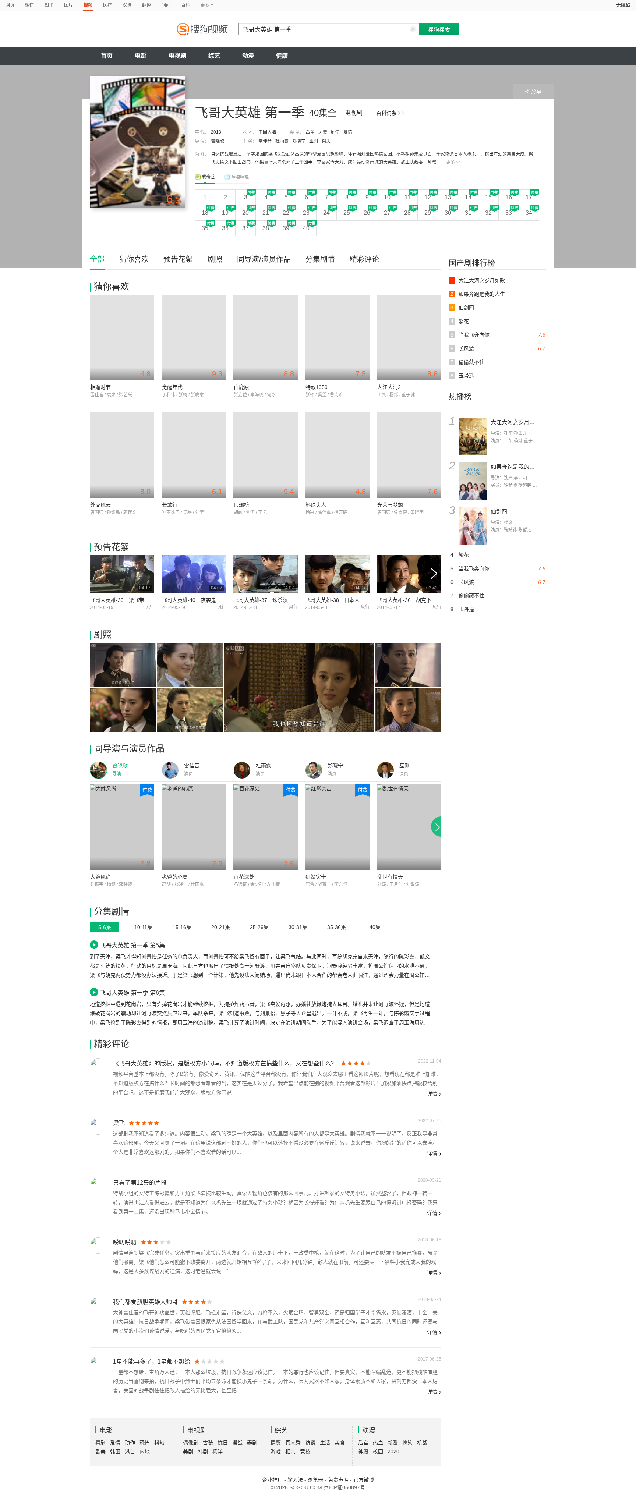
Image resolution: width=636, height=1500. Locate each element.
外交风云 (100, 505)
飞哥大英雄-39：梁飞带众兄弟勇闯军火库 (138, 600)
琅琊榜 (241, 505)
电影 (140, 56)
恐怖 (144, 1443)
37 (245, 228)
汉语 (127, 5)
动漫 (248, 56)
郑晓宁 (298, 141)
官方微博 (363, 1480)
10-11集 (143, 927)
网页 (10, 5)
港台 (130, 1451)
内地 (144, 1451)
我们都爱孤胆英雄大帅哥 (145, 1302)
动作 (130, 1443)
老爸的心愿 (175, 877)
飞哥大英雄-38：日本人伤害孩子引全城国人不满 (360, 600)
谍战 (237, 1443)
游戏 (276, 1451)
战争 (310, 132)
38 (265, 228)
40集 (375, 927)
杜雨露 (282, 141)
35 (205, 228)
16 (508, 197)
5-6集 (104, 927)
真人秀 (293, 1443)
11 (407, 197)
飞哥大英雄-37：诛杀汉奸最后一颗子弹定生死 (286, 600)
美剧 (188, 1451)
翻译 (146, 5)
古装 (208, 1443)
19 (225, 213)
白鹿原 (241, 387)
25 (346, 213)
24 (326, 213)
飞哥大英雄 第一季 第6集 (132, 992)
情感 (276, 1443)
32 (488, 213)
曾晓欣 (217, 141)
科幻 (159, 1443)
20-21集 (220, 927)
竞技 (305, 1451)
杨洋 (217, 1451)
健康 (282, 56)
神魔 (363, 1451)
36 (225, 228)
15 (488, 197)
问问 (166, 5)
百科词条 (386, 113)
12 (427, 197)
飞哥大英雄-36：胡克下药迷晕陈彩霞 (419, 600)
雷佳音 (265, 141)
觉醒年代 (172, 387)
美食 (340, 1443)
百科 (185, 5)
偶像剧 (190, 1443)
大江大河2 (389, 387)
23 (306, 213)
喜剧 (100, 1443)
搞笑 (407, 1443)
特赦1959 (316, 387)
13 (448, 197)
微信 (29, 5)
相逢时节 (100, 387)
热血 (378, 1443)
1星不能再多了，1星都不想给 (151, 1361)
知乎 (49, 5)
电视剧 (177, 56)
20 (245, 213)
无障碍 (623, 5)
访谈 (310, 1443)
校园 (378, 1451)
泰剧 (252, 1443)
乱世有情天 (390, 877)
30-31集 (298, 927)
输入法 (295, 1480)
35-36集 (336, 927)
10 (387, 197)
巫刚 (313, 141)
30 (448, 213)
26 (367, 213)
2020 (393, 1451)
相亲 (290, 1451)
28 (407, 213)
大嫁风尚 (100, 877)
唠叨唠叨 (125, 1242)
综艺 (214, 56)
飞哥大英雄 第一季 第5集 (132, 945)
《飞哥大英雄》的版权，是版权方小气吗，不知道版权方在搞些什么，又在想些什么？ (225, 1063)
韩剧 (203, 1451)
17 (529, 197)
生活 (325, 1443)
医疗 (107, 5)
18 (205, 213)
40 (306, 228)
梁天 (326, 141)
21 (265, 213)
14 (468, 197)
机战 (422, 1443)
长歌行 (169, 505)
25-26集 (259, 927)
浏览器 (315, 1480)
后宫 (363, 1443)
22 (286, 213)
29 (427, 213)
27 (387, 213)
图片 (68, 5)
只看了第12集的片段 (140, 1183)
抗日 (223, 1443)
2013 (216, 132)
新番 (393, 1443)
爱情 (347, 132)
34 (529, 213)
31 (468, 213)
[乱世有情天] (409, 827)
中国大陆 (267, 132)
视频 (88, 5)
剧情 (335, 132)
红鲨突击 (315, 877)
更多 (450, 162)
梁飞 (119, 1123)
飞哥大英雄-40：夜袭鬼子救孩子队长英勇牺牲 (215, 600)
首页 (107, 56)
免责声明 (338, 1480)
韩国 (115, 1451)
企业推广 (272, 1480)
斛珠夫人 (315, 505)
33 (508, 213)
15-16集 (182, 927)
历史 (322, 132)
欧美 (100, 1451)
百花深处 (244, 877)
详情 (432, 1094)
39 (286, 228)
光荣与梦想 (390, 505)
